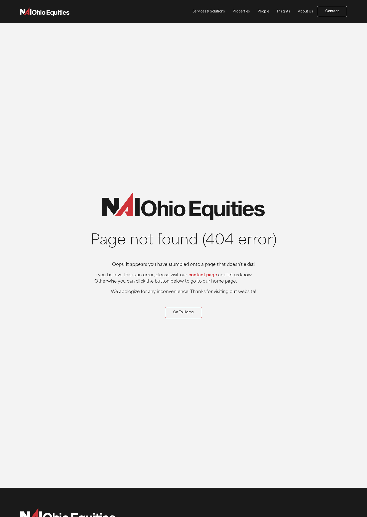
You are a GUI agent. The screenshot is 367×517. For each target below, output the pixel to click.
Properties (241, 11)
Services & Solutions (208, 11)
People (263, 11)
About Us (305, 11)
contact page (202, 275)
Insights (283, 11)
